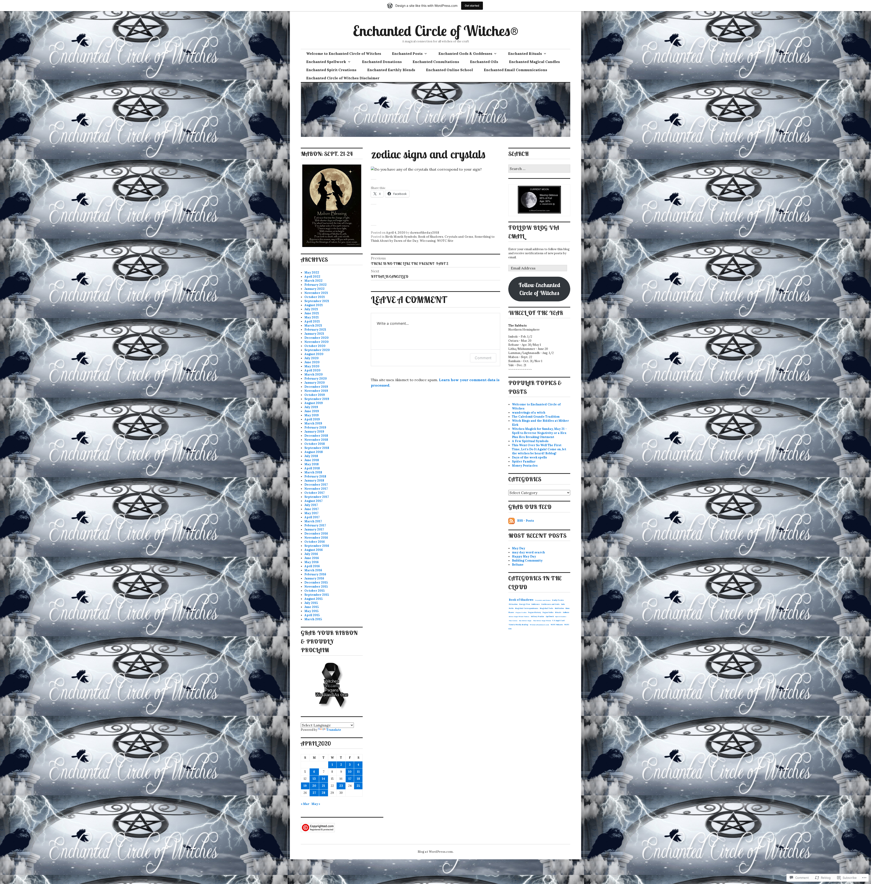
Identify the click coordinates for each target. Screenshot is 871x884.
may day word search (528, 552)
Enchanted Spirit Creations (331, 70)
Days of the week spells (529, 457)
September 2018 (316, 448)
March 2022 (313, 281)
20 (314, 786)
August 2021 (313, 305)
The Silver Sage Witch (542, 621)
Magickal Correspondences (526, 608)
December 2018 (316, 436)
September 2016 (316, 546)
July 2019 (311, 407)
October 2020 (314, 346)
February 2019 (315, 427)
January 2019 (314, 432)
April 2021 (312, 321)
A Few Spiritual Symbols (530, 441)
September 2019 (316, 399)
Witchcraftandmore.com (539, 625)
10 (350, 772)
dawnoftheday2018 (424, 233)
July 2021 (311, 309)
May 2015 (311, 611)
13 (314, 779)
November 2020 (316, 342)
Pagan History (534, 612)
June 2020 (312, 362)
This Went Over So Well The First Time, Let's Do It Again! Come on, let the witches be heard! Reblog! (539, 449)
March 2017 (313, 521)
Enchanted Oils (484, 61)
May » (315, 804)
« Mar (305, 804)
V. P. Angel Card (558, 621)
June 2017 (311, 509)
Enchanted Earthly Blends (391, 70)
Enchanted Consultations (436, 61)
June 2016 (311, 558)
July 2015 (311, 603)
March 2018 (313, 472)
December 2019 (316, 387)
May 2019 (311, 415)
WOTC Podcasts (557, 625)
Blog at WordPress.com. (435, 852)
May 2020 (311, 366)
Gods (563, 604)
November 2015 (316, 587)
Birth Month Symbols (401, 237)
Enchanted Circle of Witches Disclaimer (342, 78)
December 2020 (316, 338)
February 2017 (315, 525)
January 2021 (314, 334)
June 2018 (311, 460)
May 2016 (311, 562)
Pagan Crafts (521, 612)
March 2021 (313, 325)
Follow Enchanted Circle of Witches (539, 288)
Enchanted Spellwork (326, 61)
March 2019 (313, 423)
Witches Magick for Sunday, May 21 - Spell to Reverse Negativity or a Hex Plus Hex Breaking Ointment (539, 433)
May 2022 (311, 272)
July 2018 (311, 456)
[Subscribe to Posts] (511, 521)
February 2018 (315, 476)
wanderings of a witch (528, 412)
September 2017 (316, 497)
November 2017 (316, 489)
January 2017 (314, 529)
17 (349, 779)
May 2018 (311, 464)
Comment (483, 358)
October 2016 (314, 542)
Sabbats (566, 612)
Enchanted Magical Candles (534, 61)
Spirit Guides (560, 616)
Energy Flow (524, 604)
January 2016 (314, 578)
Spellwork (550, 616)
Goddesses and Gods (550, 604)
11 (358, 772)
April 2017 (312, 517)
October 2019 (314, 395)
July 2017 (311, 505)
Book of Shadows (430, 237)
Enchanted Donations (382, 61)
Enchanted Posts (407, 53)
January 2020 (314, 383)
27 (314, 793)
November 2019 (316, 391)
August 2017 (313, 501)
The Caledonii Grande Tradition (536, 417)
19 (305, 786)
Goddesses (535, 604)
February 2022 (315, 285)
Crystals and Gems (459, 237)
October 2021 (314, 297)
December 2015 (316, 582)
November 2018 (316, 440)
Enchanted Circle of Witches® (435, 31)
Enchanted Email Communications (515, 70)
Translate (333, 730)
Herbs (511, 608)
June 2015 (311, 607)
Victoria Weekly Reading (518, 625)
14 (323, 779)
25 (358, 786)
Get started (472, 5)
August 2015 (313, 599)
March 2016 (313, 570)
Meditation (559, 608)
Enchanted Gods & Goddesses (465, 53)
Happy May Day (524, 556)
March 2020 (313, 374)
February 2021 (315, 330)
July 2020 (311, 358)
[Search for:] (539, 169)
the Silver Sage (525, 621)
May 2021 (311, 317)
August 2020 (313, 354)
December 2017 (316, 485)
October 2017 (314, 493)
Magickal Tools (546, 608)
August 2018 (313, 452)
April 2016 (312, 566)
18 (358, 779)
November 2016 (316, 538)
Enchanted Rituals (525, 53)
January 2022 (314, 289)
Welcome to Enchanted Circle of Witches (343, 53)
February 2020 (315, 378)
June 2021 (311, 313)
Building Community (527, 560)
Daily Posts (558, 600)
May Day (518, 548)
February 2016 (315, 574)
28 (323, 793)
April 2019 (312, 419)
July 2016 (311, 554)
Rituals (558, 612)
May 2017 (311, 513)
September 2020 (317, 350)
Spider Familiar (524, 461)
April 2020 (312, 370)
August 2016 (313, 550)
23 (341, 786)
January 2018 (314, 480)
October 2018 (314, 444)
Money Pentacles (525, 465)
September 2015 (316, 595)
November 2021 (316, 293)
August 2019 (313, 403)
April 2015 (312, 615)
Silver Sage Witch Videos (519, 616)
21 (323, 786)
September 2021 (316, 301)
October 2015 (314, 591)
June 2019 (311, 411)
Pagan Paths (548, 612)
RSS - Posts (525, 521)
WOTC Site (445, 241)
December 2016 (316, 533)
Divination (513, 604)
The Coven (513, 621)
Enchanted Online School (449, 70)
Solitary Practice (537, 616)
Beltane (518, 565)
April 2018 (312, 468)
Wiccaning (428, 241)
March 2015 (313, 619)
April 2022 (312, 277)
